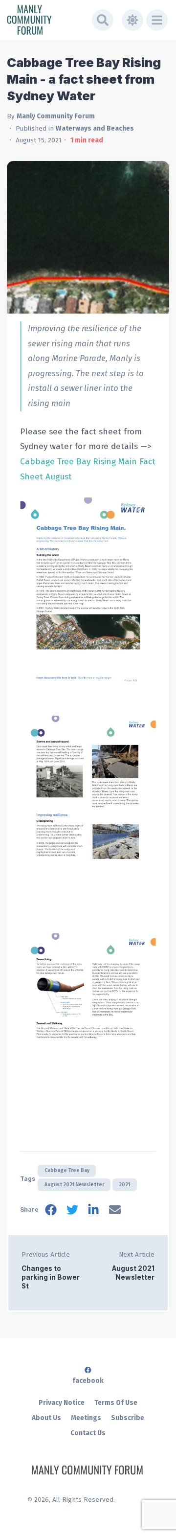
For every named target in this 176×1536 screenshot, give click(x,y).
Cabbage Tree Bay (66, 1170)
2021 (124, 1184)
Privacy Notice (62, 1403)
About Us (46, 1418)
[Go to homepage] (46, 19)
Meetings (86, 1418)
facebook (88, 1381)
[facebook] (51, 1212)
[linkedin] (93, 1212)
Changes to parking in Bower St (51, 1277)
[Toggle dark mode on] (132, 20)
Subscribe (127, 1418)
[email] (115, 1212)
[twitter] (72, 1212)
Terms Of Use (115, 1403)
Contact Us (88, 1433)
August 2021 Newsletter (74, 1184)
